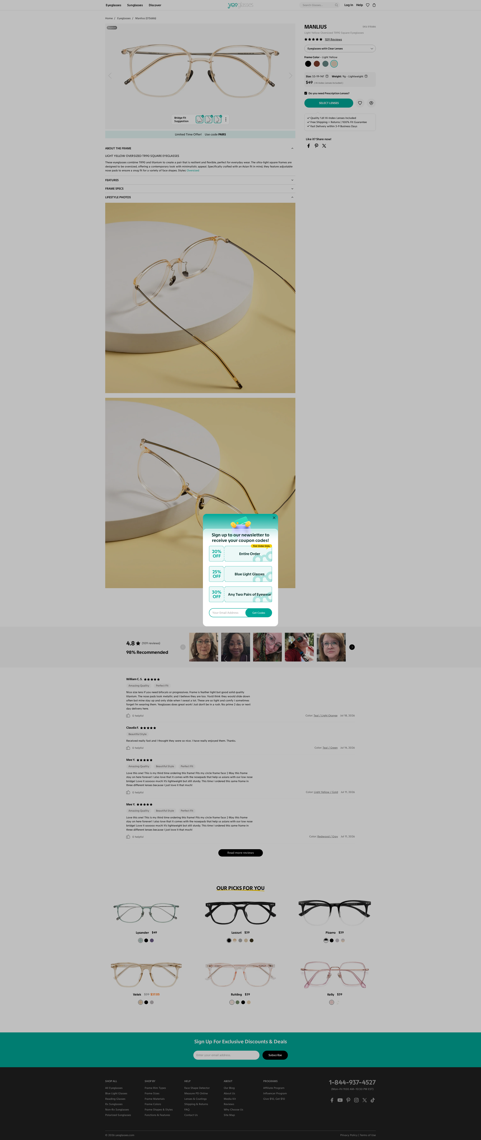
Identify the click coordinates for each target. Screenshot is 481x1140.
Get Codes (258, 612)
